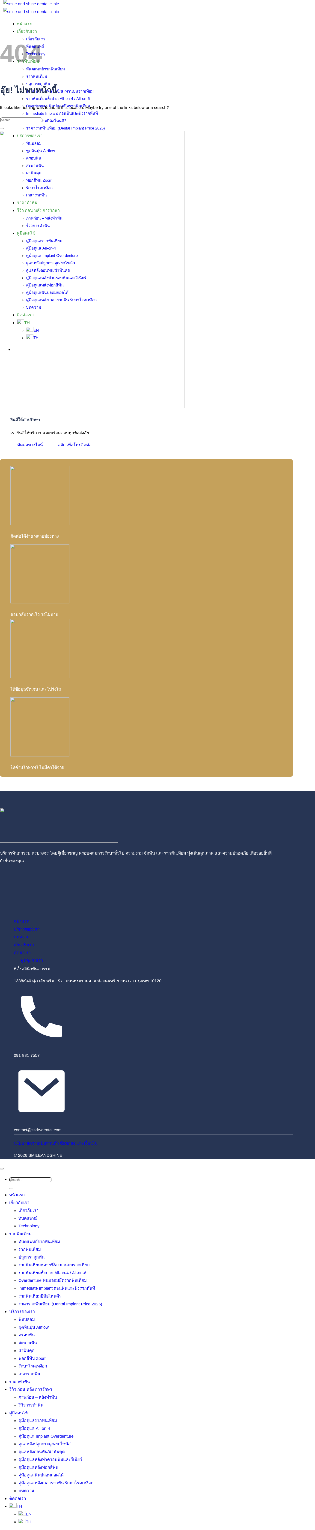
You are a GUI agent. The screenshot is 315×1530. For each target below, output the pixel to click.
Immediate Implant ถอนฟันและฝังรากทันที (62, 113)
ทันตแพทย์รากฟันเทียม (45, 69)
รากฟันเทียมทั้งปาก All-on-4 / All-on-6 (58, 98)
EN (29, 1514)
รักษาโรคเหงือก (32, 1366)
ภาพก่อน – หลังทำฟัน (37, 1397)
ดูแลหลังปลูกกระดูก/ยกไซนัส (44, 1443)
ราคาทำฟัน (19, 1381)
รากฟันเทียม (20, 1233)
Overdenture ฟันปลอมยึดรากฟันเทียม (52, 1280)
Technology (28, 1225)
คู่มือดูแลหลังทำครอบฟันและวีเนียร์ (50, 1459)
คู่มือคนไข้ (18, 1412)
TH (19, 1506)
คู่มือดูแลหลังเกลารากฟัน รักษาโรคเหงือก (55, 1482)
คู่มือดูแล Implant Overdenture (46, 1436)
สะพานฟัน (27, 1342)
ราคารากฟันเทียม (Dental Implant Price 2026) (65, 128)
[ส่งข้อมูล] (2, 128)
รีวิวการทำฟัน (30, 1405)
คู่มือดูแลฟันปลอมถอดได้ (41, 1475)
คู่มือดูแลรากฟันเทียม (37, 1420)
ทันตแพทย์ (28, 1218)
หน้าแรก (24, 23)
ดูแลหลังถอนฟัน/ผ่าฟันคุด (41, 1451)
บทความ (26, 1490)
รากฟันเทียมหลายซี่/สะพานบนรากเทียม (60, 91)
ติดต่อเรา (17, 1498)
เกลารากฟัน (29, 1373)
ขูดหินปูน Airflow (33, 1327)
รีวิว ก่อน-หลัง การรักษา (30, 1389)
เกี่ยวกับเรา (19, 1202)
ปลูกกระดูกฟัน (31, 1257)
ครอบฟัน (26, 1334)
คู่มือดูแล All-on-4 (34, 1428)
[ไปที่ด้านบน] (2, 1168)
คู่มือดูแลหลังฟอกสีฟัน (38, 1467)
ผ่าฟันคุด (26, 1350)
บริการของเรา (22, 1311)
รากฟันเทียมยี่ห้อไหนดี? (46, 120)
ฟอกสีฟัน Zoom (32, 1358)
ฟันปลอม (26, 1319)
